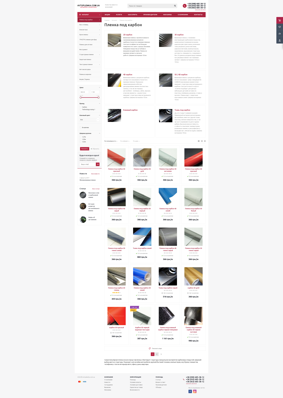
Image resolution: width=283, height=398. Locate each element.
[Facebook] (190, 391)
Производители (150, 14)
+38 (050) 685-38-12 (196, 6)
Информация (135, 377)
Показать (84, 148)
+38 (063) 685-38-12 (196, 8)
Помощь (159, 377)
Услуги (119, 14)
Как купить (132, 14)
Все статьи (95, 189)
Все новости (95, 173)
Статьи (158, 379)
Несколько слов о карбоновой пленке (93, 195)
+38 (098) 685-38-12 (196, 4)
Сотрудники (108, 385)
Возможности (135, 390)
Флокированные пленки (88, 180)
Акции (107, 14)
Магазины (167, 14)
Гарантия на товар (136, 387)
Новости (107, 382)
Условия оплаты (135, 382)
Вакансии (107, 387)
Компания (108, 377)
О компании (183, 14)
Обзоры (158, 387)
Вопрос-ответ (160, 382)
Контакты (198, 14)
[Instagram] (194, 391)
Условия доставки (136, 385)
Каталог (85, 14)
